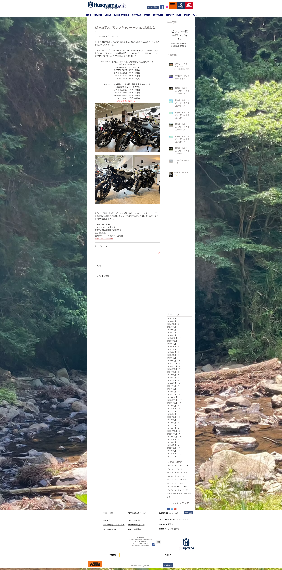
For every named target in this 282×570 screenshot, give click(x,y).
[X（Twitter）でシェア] (101, 246)
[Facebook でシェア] (96, 246)
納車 (168, 497)
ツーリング (183, 480)
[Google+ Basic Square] (175, 509)
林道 (180, 494)
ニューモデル (172, 483)
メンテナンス (172, 490)
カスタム (170, 476)
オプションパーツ (173, 473)
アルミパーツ (179, 466)
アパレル (170, 466)
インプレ (170, 469)
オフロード (179, 469)
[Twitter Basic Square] (172, 509)
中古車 (175, 494)
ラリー (187, 490)
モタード (181, 490)
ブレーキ (184, 487)
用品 (189, 494)
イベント (188, 466)
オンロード (185, 473)
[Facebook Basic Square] (168, 509)
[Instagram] (166, 7)
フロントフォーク (173, 487)
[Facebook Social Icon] (162, 7)
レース (169, 494)
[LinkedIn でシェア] (106, 246)
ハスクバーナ (182, 483)
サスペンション (172, 480)
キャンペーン (179, 476)
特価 (185, 494)
